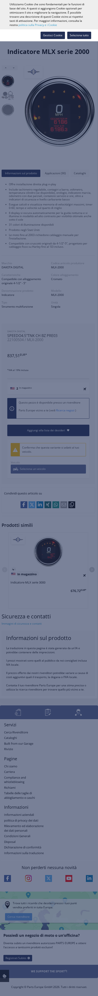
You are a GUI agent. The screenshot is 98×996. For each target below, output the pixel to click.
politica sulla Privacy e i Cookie (37, 25)
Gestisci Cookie (52, 35)
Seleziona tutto (79, 35)
